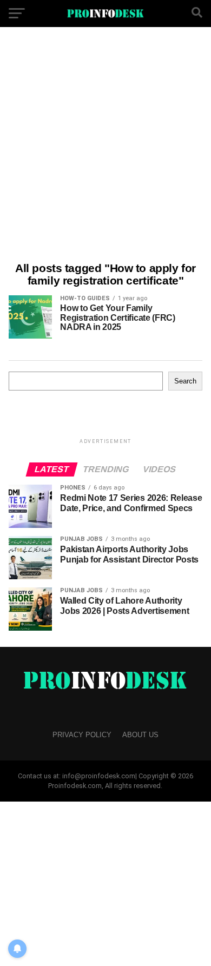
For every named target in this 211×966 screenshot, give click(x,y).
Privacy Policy (81, 735)
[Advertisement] (105, 146)
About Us (140, 735)
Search (185, 381)
